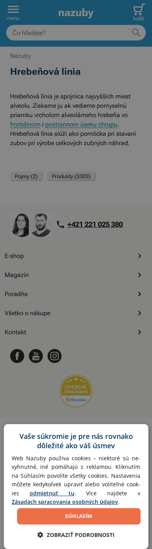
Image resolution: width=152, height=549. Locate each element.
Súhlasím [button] (78, 515)
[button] (76, 534)
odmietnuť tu (52, 493)
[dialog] (76, 486)
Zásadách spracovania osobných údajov (65, 501)
